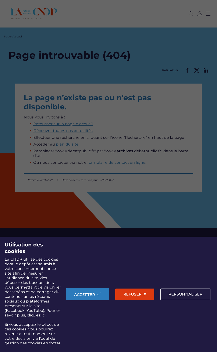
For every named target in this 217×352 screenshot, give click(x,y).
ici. (44, 315)
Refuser (132, 294)
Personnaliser (185, 294)
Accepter (84, 294)
